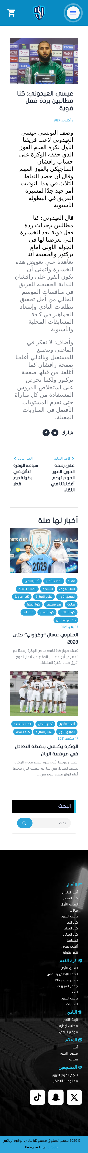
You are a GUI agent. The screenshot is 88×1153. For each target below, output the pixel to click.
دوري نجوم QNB (66, 980)
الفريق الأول (67, 596)
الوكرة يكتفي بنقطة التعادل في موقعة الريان (46, 750)
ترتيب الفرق (69, 916)
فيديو (73, 1059)
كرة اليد (28, 612)
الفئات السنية (27, 589)
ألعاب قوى (67, 589)
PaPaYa (51, 1147)
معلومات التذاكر (66, 1081)
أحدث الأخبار (54, 581)
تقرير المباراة (43, 596)
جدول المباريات (67, 986)
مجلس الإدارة (68, 1026)
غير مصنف (53, 604)
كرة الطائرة (67, 612)
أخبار (75, 1047)
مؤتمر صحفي (66, 620)
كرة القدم (47, 612)
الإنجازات (72, 1004)
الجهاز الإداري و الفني (62, 974)
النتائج (73, 992)
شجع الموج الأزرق (65, 1075)
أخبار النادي (31, 581)
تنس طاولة (21, 596)
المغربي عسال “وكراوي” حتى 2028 (45, 638)
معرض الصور (69, 1053)
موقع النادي (68, 1032)
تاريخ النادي (70, 1020)
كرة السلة (33, 604)
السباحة (48, 589)
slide (71, 581)
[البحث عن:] (44, 823)
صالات (71, 604)
